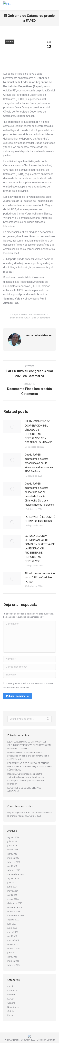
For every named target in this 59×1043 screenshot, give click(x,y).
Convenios (12, 990)
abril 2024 (12, 894)
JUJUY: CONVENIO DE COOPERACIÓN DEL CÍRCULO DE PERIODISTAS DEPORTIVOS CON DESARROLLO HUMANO (38, 432)
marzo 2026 (13, 857)
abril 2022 (12, 956)
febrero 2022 (13, 964)
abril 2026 (12, 853)
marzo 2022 (13, 960)
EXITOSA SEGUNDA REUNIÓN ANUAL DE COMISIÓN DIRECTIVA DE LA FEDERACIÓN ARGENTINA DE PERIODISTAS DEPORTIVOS (40, 548)
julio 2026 (12, 841)
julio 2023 (12, 923)
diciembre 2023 (14, 903)
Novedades (13, 1006)
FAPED (9, 42)
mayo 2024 (12, 890)
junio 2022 (12, 952)
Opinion (11, 1011)
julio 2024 (12, 882)
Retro (10, 1015)
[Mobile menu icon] (54, 5)
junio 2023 (12, 927)
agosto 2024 (13, 878)
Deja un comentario (41, 317)
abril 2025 (12, 866)
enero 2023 (13, 944)
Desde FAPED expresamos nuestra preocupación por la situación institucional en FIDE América (39, 463)
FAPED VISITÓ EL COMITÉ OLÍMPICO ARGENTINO (40, 519)
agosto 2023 (13, 919)
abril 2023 (12, 936)
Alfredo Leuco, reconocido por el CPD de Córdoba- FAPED (40, 577)
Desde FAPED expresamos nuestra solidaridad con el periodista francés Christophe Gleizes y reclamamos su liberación (39, 494)
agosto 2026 (13, 837)
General (11, 1002)
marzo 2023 (13, 940)
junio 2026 (12, 845)
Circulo (10, 986)
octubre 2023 (13, 911)
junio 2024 (12, 886)
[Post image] (12, 426)
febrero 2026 (13, 861)
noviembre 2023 (15, 907)
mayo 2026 (12, 849)
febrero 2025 (13, 870)
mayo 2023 (12, 931)
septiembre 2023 (15, 915)
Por (37, 314)
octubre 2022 (13, 948)
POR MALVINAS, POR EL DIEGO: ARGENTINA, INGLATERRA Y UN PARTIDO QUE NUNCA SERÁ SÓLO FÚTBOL (29, 766)
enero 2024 (13, 899)
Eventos (11, 994)
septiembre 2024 (15, 874)
